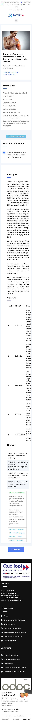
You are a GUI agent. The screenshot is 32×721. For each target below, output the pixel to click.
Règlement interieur (10, 641)
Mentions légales (9, 624)
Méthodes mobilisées (16, 529)
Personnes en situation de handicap (15, 632)
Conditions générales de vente (13, 636)
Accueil (6, 616)
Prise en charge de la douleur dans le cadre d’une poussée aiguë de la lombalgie (16, 155)
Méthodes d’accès (15, 536)
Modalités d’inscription (17, 533)
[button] (16, 20)
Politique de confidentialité (12, 628)
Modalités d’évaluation (17, 493)
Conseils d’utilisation (16, 540)
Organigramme (8, 663)
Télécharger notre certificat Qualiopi (15, 667)
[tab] (18, 516)
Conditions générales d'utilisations (14, 620)
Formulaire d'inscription (11, 655)
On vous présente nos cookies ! (10, 711)
